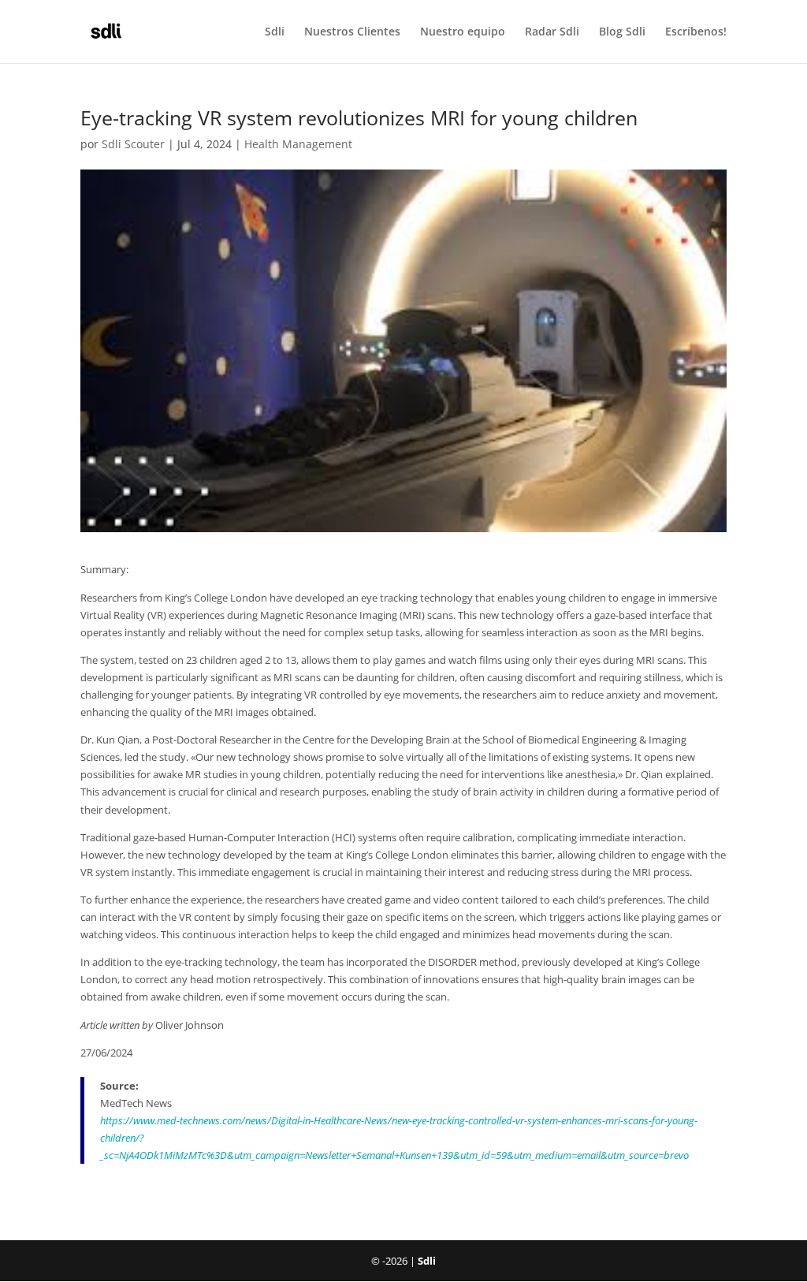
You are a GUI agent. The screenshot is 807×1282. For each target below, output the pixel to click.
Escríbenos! (696, 32)
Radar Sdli (552, 32)
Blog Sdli (622, 32)
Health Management (298, 143)
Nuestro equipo (462, 32)
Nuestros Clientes (352, 32)
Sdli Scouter (133, 143)
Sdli (274, 32)
